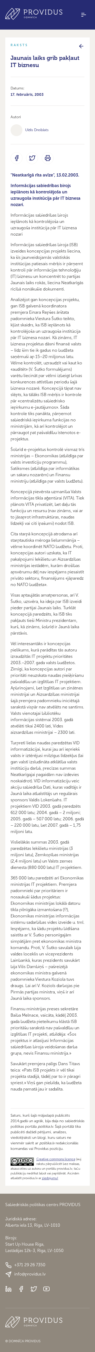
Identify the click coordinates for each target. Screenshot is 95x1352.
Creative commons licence (55, 1159)
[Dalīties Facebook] (16, 158)
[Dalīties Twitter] (32, 158)
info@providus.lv (30, 1274)
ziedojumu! (50, 1178)
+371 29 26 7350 (29, 1264)
